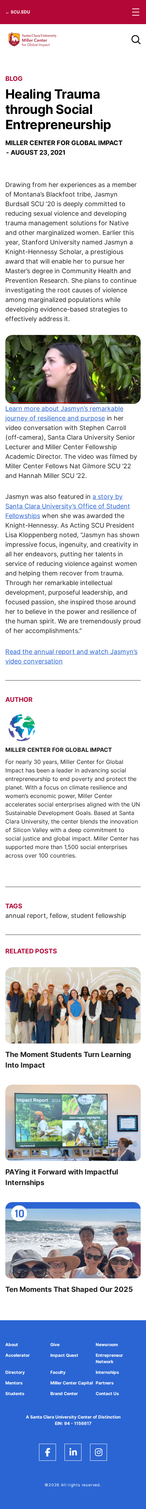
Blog (14, 78)
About (11, 1344)
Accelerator (17, 1355)
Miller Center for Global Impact (64, 143)
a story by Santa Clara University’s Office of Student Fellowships (67, 506)
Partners (105, 1383)
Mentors (14, 1383)
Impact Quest (64, 1355)
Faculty (58, 1372)
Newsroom (107, 1344)
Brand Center (64, 1393)
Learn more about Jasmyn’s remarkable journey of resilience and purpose (64, 413)
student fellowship (98, 915)
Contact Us (107, 1393)
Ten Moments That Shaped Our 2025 (69, 1289)
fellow (58, 915)
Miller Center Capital (71, 1383)
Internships (107, 1372)
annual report (25, 915)
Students (14, 1393)
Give (55, 1344)
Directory (15, 1372)
